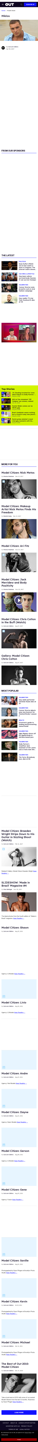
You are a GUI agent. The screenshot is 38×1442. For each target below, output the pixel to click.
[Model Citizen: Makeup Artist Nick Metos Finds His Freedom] (19, 529)
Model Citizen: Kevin (14, 1301)
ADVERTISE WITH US (13, 1426)
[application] (19, 332)
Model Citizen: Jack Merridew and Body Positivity (14, 582)
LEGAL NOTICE (25, 1429)
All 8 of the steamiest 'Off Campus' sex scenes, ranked (22, 400)
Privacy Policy (28, 1432)
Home (3, 10)
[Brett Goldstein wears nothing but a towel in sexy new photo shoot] (6, 414)
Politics (22, 261)
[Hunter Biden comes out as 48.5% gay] (6, 407)
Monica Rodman (9, 476)
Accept (19, 1439)
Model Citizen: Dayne (14, 1112)
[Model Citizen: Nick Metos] (19, 489)
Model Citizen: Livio (13, 1002)
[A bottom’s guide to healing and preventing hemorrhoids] (9, 723)
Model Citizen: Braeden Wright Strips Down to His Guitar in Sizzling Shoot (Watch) (17, 835)
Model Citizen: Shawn (15, 927)
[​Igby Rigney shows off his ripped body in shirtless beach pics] (9, 734)
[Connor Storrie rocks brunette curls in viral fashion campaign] (9, 288)
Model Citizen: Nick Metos (17, 472)
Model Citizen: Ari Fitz (15, 545)
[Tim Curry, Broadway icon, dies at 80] (9, 757)
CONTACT (6, 1423)
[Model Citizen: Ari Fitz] (19, 562)
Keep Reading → (18, 918)
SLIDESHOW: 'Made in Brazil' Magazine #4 (15, 884)
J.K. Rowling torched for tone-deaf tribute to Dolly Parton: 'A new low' (24, 394)
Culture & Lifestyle (26, 274)
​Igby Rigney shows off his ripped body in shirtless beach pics (27, 735)
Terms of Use (4, 1434)
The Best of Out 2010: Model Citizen (15, 1365)
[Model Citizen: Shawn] (19, 951)
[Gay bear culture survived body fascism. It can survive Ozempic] (9, 277)
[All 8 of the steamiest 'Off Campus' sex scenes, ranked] (6, 401)
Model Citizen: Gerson (15, 1150)
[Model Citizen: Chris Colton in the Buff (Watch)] (19, 638)
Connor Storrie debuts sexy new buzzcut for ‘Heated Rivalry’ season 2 (28, 713)
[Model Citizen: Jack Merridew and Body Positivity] (19, 602)
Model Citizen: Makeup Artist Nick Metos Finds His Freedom (18, 509)
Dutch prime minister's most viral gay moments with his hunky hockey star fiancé (22, 421)
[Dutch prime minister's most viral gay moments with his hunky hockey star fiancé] (6, 421)
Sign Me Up (30, 4)
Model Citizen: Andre (14, 1073)
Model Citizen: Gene (14, 1189)
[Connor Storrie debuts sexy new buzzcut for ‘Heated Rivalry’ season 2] (9, 712)
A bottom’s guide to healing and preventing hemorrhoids (27, 724)
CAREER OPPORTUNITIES (27, 1423)
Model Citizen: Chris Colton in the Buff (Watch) (18, 621)
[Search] (21, 4)
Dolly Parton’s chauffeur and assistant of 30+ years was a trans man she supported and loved (27, 747)
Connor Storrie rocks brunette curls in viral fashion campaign (27, 289)
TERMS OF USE (13, 1429)
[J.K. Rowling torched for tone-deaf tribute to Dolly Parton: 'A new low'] (6, 394)
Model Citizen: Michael (15, 1342)
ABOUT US (13, 1423)
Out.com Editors (13, 47)
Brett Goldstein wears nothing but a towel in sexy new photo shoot (23, 414)
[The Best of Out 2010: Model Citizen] (19, 1383)
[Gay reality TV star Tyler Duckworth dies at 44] (9, 299)
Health (21, 720)
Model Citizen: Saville (15, 1260)
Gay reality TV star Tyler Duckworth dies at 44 (27, 300)
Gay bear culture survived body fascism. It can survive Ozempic (27, 278)
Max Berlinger (8, 889)
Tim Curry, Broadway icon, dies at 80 (27, 758)
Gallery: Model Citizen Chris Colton (15, 657)
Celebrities (23, 285)
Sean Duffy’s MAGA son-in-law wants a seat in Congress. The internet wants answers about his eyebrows (27, 267)
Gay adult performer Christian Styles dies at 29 (27, 701)
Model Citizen (11, 10)
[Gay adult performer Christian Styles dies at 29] (9, 700)
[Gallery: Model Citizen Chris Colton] (19, 675)
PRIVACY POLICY (26, 1426)
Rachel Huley (8, 516)
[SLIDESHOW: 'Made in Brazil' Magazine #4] (19, 902)
